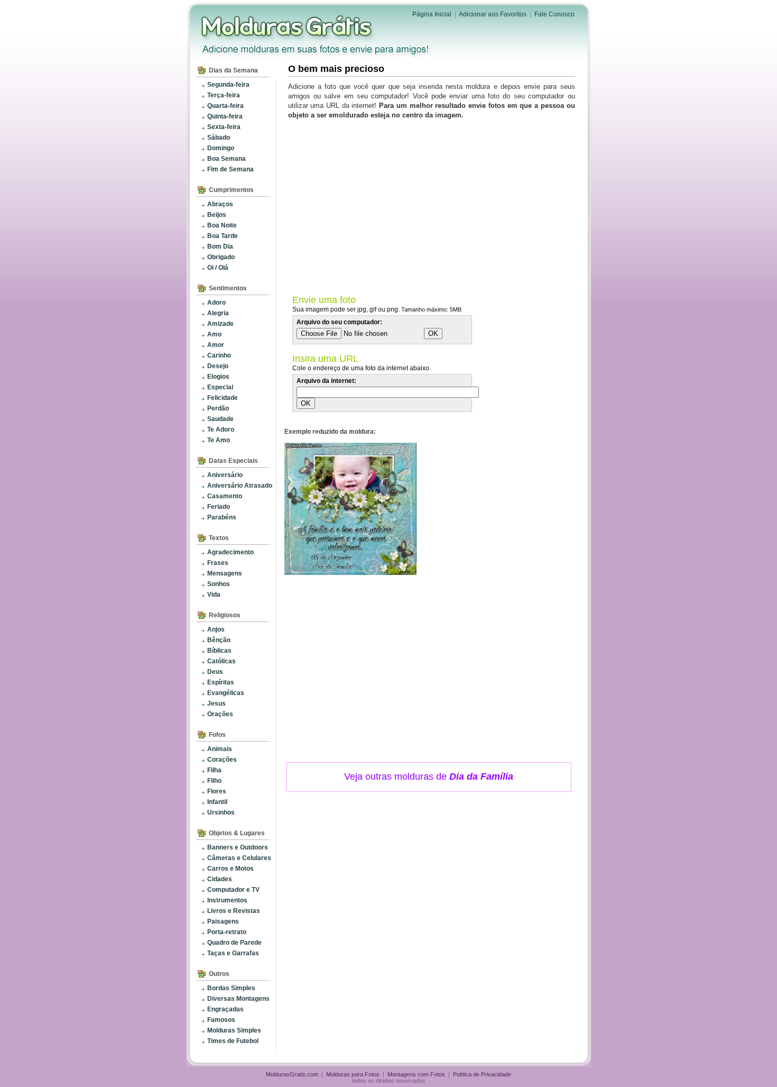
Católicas (221, 661)
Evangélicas (225, 693)
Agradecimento (230, 552)
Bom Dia (220, 246)
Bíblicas (219, 650)
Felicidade (222, 397)
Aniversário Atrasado (239, 485)
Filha (214, 770)
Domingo (220, 148)
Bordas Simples (231, 988)
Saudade (220, 419)
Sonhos (218, 584)
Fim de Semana (230, 169)
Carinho (219, 355)
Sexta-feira (223, 127)
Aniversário (225, 475)
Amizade (220, 323)
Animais (219, 749)
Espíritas (220, 682)
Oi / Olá (217, 267)
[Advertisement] (433, 205)
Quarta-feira (225, 105)
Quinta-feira (225, 116)
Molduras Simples (234, 1030)
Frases (217, 563)
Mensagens (224, 573)
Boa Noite (222, 225)
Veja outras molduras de (428, 776)
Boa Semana (226, 158)
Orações (220, 714)
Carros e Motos (230, 868)
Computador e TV (233, 889)
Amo (214, 334)
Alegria (218, 313)
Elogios (218, 376)
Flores (216, 791)
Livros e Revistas (233, 911)
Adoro (216, 302)
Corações (222, 759)
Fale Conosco (554, 14)
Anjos (216, 629)
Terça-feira (223, 95)
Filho (214, 780)
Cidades (219, 879)
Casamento (224, 496)
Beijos (216, 214)
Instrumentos (227, 900)
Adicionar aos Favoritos (492, 14)
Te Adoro (220, 429)
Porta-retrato (226, 932)
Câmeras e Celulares (239, 858)
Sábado (218, 137)
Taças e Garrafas (233, 953)
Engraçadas (225, 1009)
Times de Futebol (232, 1041)
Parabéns (221, 517)
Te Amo (218, 440)
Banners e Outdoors (237, 847)
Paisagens (223, 921)
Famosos (221, 1020)
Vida (213, 594)
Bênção (218, 640)
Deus (215, 671)
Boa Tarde (222, 236)
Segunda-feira (228, 84)
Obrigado (221, 257)
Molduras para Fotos (287, 26)
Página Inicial (431, 14)
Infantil (217, 802)
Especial (220, 387)
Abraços (220, 204)
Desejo (217, 366)
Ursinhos (221, 812)
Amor (215, 345)
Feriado (218, 506)
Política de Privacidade (482, 1074)
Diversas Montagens (238, 998)
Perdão (218, 408)
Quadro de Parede (234, 942)
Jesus (216, 703)
